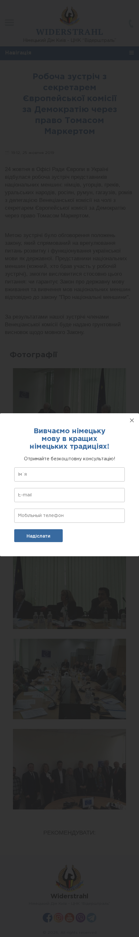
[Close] (132, 420)
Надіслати (38, 536)
